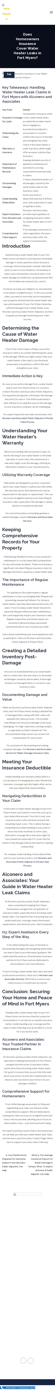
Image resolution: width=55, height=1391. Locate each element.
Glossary (27, 1293)
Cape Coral (29, 1347)
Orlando (29, 1353)
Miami (29, 1329)
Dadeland (29, 1335)
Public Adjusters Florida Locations (27, 1285)
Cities (27, 1261)
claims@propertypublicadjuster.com (29, 1316)
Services (27, 1255)
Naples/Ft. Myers (29, 1341)
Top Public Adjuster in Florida (27, 1244)
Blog (28, 1272)
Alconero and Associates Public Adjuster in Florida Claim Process (28, 862)
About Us (27, 1250)
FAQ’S (27, 1278)
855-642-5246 (29, 1323)
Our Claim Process (27, 1267)
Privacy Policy (27, 1298)
